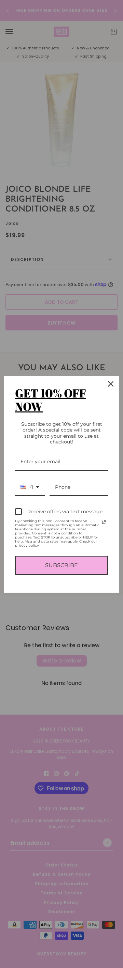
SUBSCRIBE (61, 565)
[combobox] (30, 487)
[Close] (110, 384)
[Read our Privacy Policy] (104, 522)
